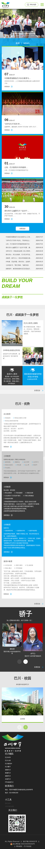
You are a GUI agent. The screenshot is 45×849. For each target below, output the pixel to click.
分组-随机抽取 (9, 806)
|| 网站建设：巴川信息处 (22, 846)
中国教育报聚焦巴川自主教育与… (17, 78)
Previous (19, 661)
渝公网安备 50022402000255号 (23, 844)
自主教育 (7, 414)
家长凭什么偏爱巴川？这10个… (16, 211)
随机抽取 (8, 803)
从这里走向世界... (32, 379)
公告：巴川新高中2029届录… (16, 167)
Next (25, 661)
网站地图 (33, 4)
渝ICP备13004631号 (30, 841)
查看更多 (7, 86)
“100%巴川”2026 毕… (12, 124)
